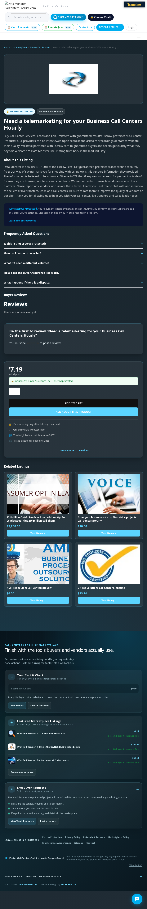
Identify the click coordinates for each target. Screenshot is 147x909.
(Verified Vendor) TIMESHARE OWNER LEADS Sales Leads (48, 747)
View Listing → (38, 533)
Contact (90, 842)
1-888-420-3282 (66, 450)
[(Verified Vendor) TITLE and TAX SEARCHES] (12, 733)
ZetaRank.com (69, 884)
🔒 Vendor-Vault (101, 17)
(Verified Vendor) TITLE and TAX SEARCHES (41, 733)
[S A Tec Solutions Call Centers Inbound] (109, 564)
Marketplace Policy (118, 837)
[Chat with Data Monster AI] (137, 899)
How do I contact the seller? (22, 253)
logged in (32, 343)
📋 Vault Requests (21, 27)
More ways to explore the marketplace (33, 876)
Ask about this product (73, 412)
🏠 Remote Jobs (57, 27)
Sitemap (78, 842)
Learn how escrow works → (23, 220)
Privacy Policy (72, 837)
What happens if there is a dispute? (27, 282)
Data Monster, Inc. (28, 884)
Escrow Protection (52, 837)
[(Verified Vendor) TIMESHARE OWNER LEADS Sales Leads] (12, 746)
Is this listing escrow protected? (25, 243)
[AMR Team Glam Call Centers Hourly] (38, 564)
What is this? (135, 865)
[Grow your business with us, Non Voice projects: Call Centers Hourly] (109, 494)
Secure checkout (39, 705)
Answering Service (40, 47)
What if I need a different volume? (26, 263)
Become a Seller (108, 27)
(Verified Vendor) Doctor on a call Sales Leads (43, 760)
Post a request (48, 821)
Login (131, 27)
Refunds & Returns (94, 837)
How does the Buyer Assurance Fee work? (31, 273)
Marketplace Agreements (56, 842)
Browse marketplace (22, 772)
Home (7, 47)
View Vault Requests (22, 821)
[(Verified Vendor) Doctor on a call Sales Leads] (12, 760)
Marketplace (20, 47)
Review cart (17, 705)
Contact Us (85, 27)
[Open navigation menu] (138, 36)
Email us (84, 450)
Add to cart (74, 403)
